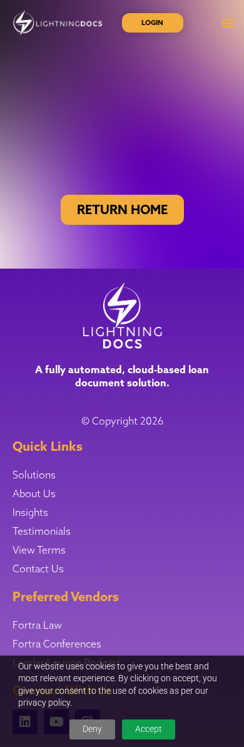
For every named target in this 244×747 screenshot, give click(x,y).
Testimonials (42, 531)
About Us (34, 493)
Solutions (34, 474)
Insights (30, 512)
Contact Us (38, 568)
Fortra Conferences (57, 643)
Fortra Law (37, 625)
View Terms (39, 550)
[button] (227, 23)
